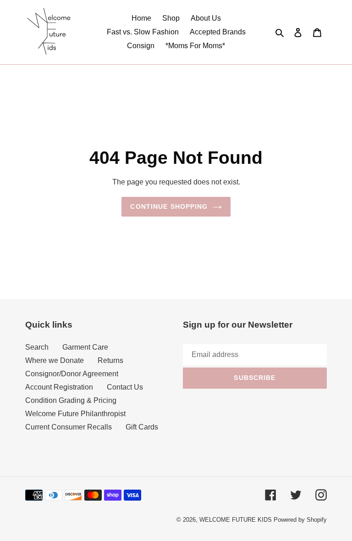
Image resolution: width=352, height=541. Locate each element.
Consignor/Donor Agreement (71, 374)
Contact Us (125, 387)
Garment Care (85, 347)
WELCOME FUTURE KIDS (235, 519)
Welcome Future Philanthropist (75, 414)
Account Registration (59, 387)
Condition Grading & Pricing (70, 400)
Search (37, 347)
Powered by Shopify (300, 519)
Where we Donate (54, 360)
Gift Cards (142, 427)
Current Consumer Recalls (68, 427)
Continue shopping (169, 206)
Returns (110, 360)
